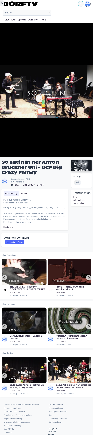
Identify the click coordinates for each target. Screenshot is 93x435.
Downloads (8, 432)
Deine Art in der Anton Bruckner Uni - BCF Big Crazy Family (73, 386)
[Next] (88, 277)
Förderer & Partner (56, 405)
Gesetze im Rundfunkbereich (14, 412)
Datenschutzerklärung (12, 408)
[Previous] (4, 277)
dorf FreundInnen (55, 422)
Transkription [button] (82, 192)
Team (51, 415)
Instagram (52, 428)
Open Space (61, 341)
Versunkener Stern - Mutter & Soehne (26, 337)
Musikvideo (80, 165)
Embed (24, 193)
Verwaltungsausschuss (58, 419)
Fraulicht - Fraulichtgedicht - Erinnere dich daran (72, 337)
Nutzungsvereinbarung (12, 426)
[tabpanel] (34, 213)
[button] (81, 4)
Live (7, 20)
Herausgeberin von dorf (58, 412)
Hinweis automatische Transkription (79, 200)
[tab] (11, 193)
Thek (43, 20)
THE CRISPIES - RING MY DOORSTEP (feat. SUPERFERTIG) (27, 288)
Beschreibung (11, 193)
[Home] (38, 3)
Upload (22, 20)
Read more (8, 227)
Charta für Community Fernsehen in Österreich (21, 405)
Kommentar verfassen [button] (14, 242)
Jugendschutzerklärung (13, 419)
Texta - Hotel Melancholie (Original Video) (70, 288)
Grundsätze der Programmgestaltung (18, 415)
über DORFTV (9, 429)
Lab (13, 20)
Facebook (52, 431)
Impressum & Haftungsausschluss (17, 422)
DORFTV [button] (32, 20)
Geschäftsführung (56, 408)
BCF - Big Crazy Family (29, 184)
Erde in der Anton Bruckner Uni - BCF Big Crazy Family (28, 386)
